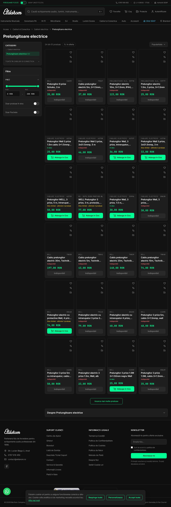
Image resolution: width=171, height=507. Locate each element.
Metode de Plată (96, 455)
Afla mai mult (34, 500)
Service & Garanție (54, 465)
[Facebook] (6, 466)
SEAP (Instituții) (35, 3)
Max (26, 89)
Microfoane (55, 21)
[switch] (23, 2)
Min (7, 89)
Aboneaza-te (149, 456)
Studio (75, 21)
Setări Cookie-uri (96, 465)
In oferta (70, 44)
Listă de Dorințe (53, 450)
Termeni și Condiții (97, 436)
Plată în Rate (51, 474)
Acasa (6, 29)
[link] (59, 76)
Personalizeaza (115, 497)
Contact (49, 460)
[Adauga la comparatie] (71, 57)
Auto (124, 21)
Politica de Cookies (97, 445)
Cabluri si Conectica (108, 21)
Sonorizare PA (30, 21)
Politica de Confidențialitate (101, 441)
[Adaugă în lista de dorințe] (71, 52)
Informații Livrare (53, 469)
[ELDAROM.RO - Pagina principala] (12, 11)
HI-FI (43, 21)
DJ (66, 21)
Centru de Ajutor (53, 436)
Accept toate (134, 497)
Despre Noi (93, 460)
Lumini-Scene (89, 21)
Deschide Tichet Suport (56, 455)
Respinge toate (95, 497)
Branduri (50, 445)
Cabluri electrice (41, 29)
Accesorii (135, 21)
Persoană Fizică (11, 3)
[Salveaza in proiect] (71, 61)
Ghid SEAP (151, 21)
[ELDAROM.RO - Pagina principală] (22, 431)
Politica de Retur (96, 450)
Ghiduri (49, 441)
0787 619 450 (123, 3)
